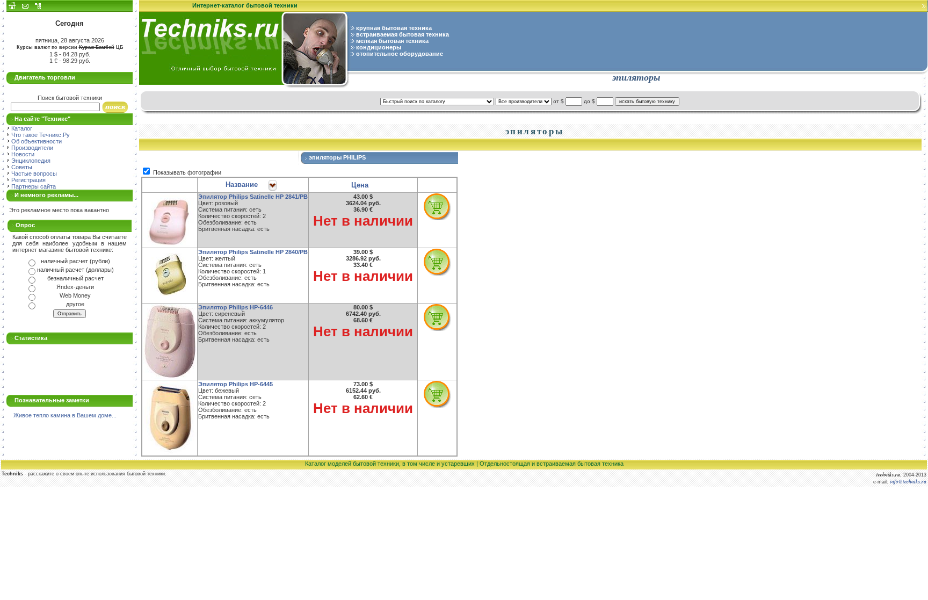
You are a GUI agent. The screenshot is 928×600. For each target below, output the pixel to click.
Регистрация (28, 180)
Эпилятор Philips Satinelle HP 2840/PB (253, 252)
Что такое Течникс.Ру (40, 135)
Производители (31, 147)
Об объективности (36, 141)
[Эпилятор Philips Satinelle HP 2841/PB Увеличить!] (170, 220)
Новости (22, 154)
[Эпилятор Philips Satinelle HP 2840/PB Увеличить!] (170, 275)
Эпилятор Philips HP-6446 (235, 307)
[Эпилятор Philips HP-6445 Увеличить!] (170, 418)
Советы (21, 167)
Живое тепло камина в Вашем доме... (65, 415)
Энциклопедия (30, 160)
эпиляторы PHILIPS (338, 157)
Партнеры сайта (33, 186)
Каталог (21, 128)
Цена (359, 185)
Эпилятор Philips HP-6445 (235, 384)
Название (242, 184)
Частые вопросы (33, 173)
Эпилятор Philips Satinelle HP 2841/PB (253, 196)
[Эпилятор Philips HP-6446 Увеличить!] (170, 341)
